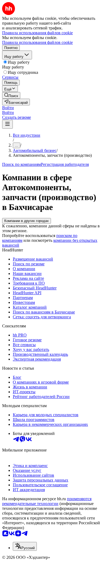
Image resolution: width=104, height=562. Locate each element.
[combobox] (25, 546)
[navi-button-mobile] (7, 124)
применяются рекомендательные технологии (46, 501)
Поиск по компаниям (21, 164)
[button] (8, 107)
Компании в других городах (26, 221)
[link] (11, 95)
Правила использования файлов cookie (37, 42)
